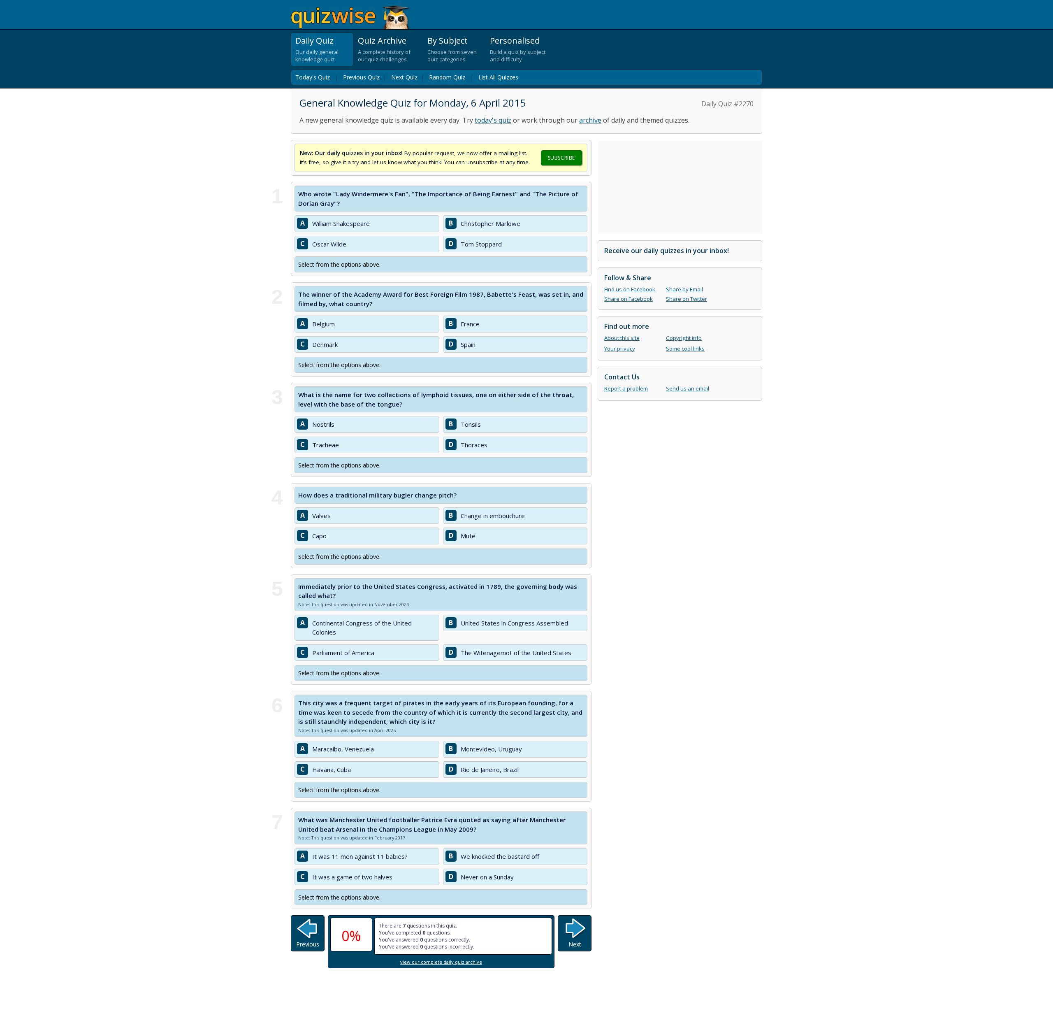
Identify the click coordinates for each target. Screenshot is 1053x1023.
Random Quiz (447, 77)
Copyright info (684, 338)
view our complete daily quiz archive (441, 962)
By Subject (447, 40)
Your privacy (619, 348)
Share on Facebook (628, 298)
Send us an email (687, 388)
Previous (307, 944)
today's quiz (493, 120)
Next (574, 944)
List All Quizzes (498, 77)
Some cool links (685, 348)
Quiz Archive (382, 40)
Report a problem (626, 388)
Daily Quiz (314, 40)
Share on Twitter (686, 298)
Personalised (515, 40)
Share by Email (684, 289)
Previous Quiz (361, 77)
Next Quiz (404, 77)
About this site (622, 338)
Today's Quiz (312, 77)
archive (590, 120)
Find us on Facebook (629, 289)
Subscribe (561, 157)
